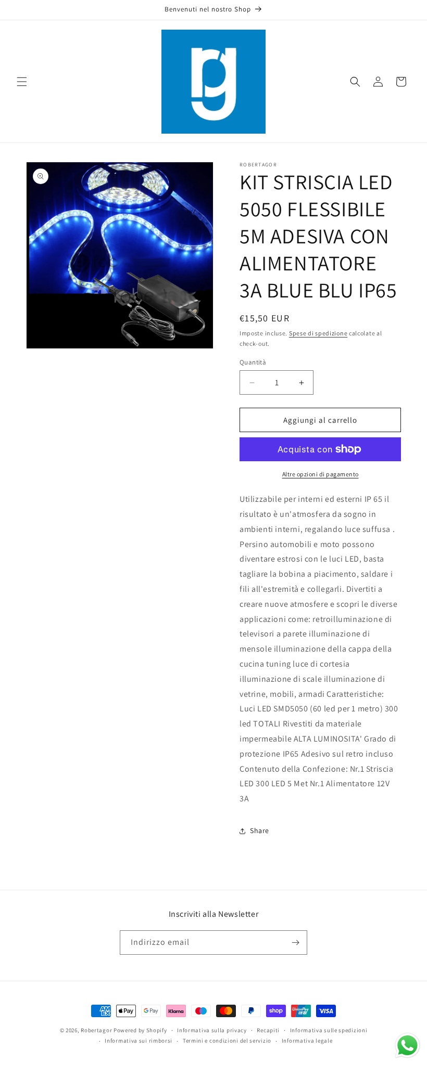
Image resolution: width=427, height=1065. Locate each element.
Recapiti (268, 1030)
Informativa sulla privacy (212, 1030)
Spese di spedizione (318, 333)
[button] (21, 81)
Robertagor (96, 1030)
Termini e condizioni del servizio (227, 1040)
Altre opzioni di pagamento (320, 474)
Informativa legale (307, 1040)
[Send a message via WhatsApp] (407, 1045)
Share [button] (259, 830)
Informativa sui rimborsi (138, 1040)
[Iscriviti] (295, 942)
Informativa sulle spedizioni (329, 1030)
